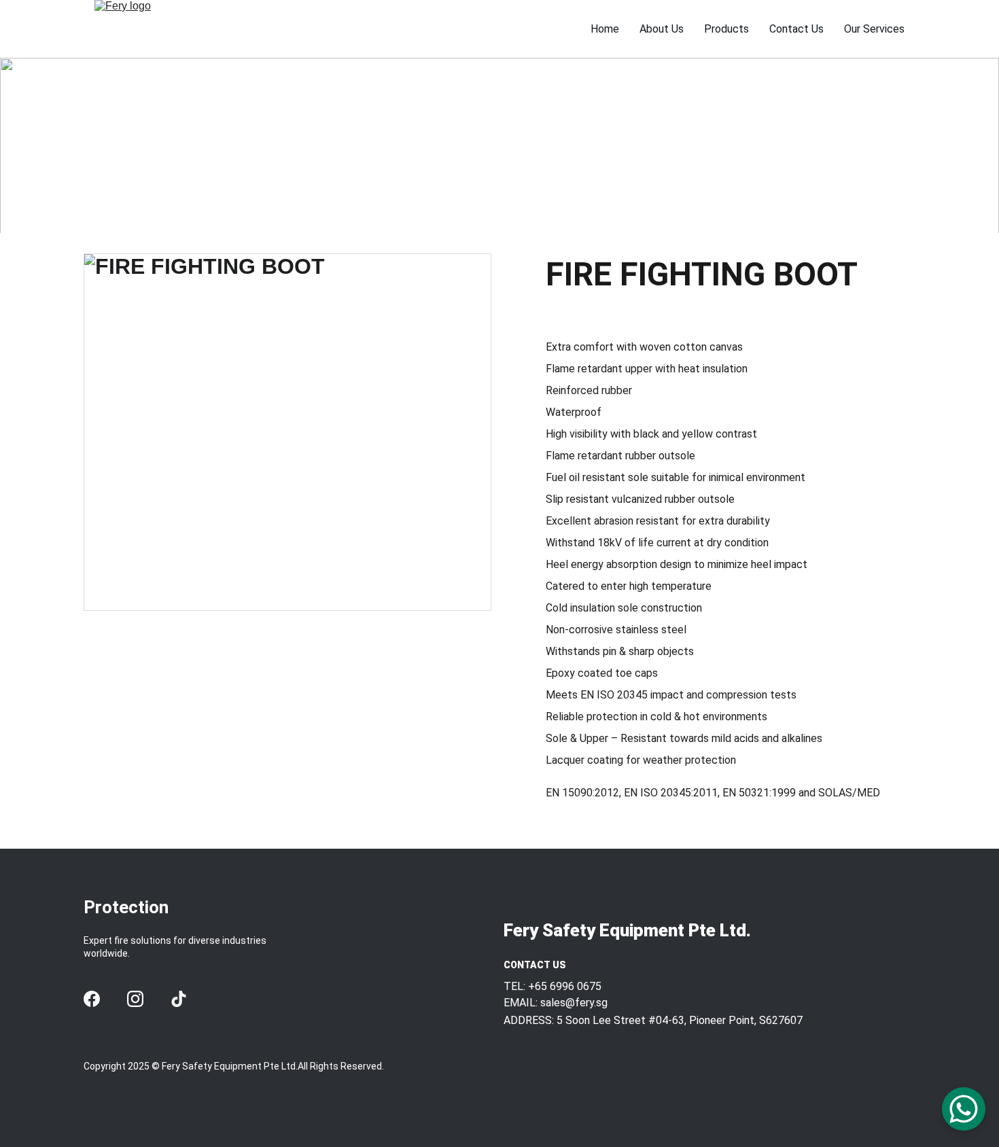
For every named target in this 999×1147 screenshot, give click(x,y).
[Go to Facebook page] (92, 999)
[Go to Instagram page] (135, 999)
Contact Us (796, 28)
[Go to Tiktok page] (179, 999)
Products (726, 28)
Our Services (874, 28)
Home (605, 28)
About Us (661, 28)
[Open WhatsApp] (963, 1109)
